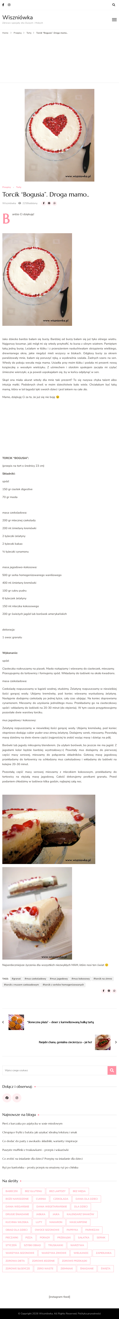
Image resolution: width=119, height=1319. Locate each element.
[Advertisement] (59, 58)
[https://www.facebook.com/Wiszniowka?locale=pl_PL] (6, 1097)
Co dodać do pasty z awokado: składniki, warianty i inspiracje (40, 1141)
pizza (29, 1237)
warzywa (77, 1245)
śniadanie (87, 1268)
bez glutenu (33, 1191)
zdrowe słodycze (18, 1268)
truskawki (55, 1245)
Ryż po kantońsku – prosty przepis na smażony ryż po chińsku (40, 1167)
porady (45, 1237)
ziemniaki (67, 1268)
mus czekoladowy (36, 978)
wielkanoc (81, 1253)
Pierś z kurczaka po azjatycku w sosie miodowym (32, 1123)
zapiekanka (104, 1253)
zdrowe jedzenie (43, 1261)
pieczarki (12, 1237)
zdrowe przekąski (74, 1261)
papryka (72, 1230)
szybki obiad (32, 1245)
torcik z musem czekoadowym (22, 984)
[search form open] (114, 4)
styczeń (11, 1245)
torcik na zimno (103, 978)
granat (17, 978)
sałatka (83, 1237)
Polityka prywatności (89, 1313)
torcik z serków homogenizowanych (64, 984)
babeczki (12, 1191)
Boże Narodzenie (17, 1199)
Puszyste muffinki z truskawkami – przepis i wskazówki (35, 1150)
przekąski (64, 1237)
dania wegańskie (17, 1206)
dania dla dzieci (87, 1199)
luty (39, 1222)
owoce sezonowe (47, 1230)
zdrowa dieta (15, 1261)
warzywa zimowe (54, 1253)
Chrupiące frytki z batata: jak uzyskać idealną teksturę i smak (39, 1132)
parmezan (92, 1230)
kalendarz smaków (80, 1214)
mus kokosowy (81, 978)
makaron (55, 1222)
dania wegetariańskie (51, 1206)
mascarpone (78, 1222)
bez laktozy (57, 1191)
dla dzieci (81, 1206)
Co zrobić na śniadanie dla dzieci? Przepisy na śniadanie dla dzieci (42, 1158)
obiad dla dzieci (17, 1230)
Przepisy (6, 187)
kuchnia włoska (17, 1222)
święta (105, 1268)
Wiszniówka (17, 17)
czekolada (60, 1199)
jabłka (40, 1214)
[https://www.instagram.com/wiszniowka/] (16, 1097)
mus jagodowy (59, 978)
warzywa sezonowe (20, 1253)
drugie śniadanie (17, 1214)
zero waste (45, 1268)
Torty (18, 187)
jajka (56, 1214)
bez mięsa (79, 1191)
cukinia (41, 1199)
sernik (101, 1237)
